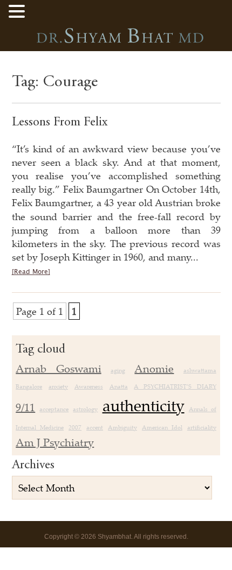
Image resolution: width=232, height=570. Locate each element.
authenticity (144, 405)
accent (94, 427)
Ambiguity (122, 427)
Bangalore (29, 386)
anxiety (58, 386)
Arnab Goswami (58, 368)
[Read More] (31, 272)
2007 (75, 427)
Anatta (119, 386)
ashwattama (199, 370)
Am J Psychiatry (55, 442)
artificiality (201, 427)
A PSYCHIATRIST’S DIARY (175, 386)
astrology (85, 409)
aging (118, 370)
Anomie (154, 368)
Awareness (88, 386)
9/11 (25, 407)
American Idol (162, 427)
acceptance (54, 409)
